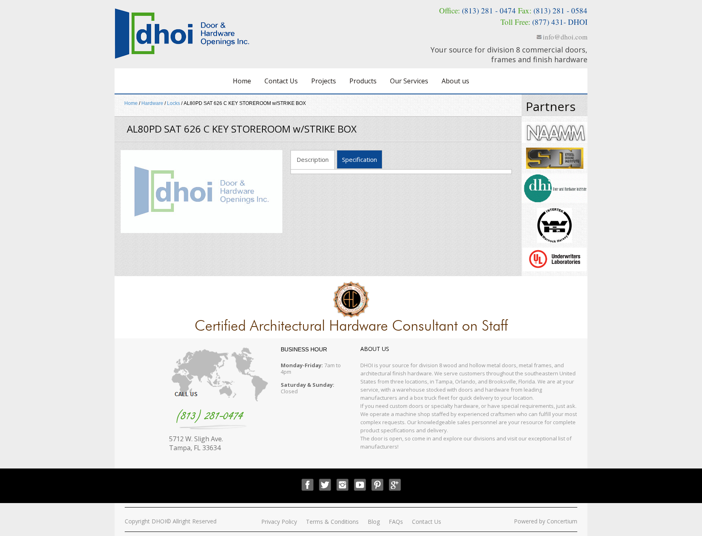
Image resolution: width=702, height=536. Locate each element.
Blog (374, 521)
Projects (323, 80)
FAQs (396, 521)
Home (242, 80)
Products (363, 80)
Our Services (409, 80)
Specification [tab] (359, 159)
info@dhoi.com (565, 36)
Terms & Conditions (332, 521)
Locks (173, 103)
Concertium (562, 521)
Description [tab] (313, 159)
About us (455, 80)
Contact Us (281, 80)
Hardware (152, 103)
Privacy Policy (279, 521)
